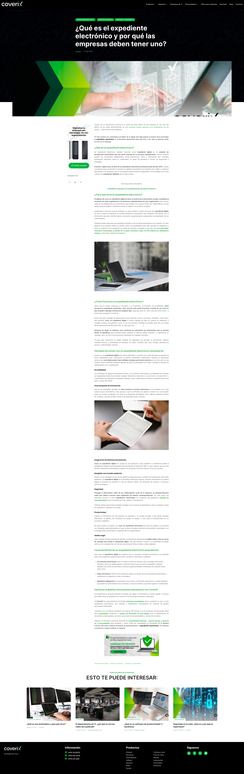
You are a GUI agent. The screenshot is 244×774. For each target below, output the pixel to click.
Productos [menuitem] (150, 4)
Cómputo (129, 752)
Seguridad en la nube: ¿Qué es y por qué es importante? (193, 725)
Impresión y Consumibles (124, 19)
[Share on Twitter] (75, 182)
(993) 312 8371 (74, 752)
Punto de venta (158, 755)
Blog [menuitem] (231, 4)
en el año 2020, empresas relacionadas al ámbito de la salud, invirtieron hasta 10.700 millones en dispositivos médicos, (131, 230)
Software (129, 760)
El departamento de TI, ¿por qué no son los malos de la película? (95, 725)
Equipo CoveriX (139, 730)
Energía (128, 768)
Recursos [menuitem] (223, 4)
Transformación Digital (85, 19)
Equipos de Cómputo (106, 19)
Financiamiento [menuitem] (190, 4)
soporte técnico (154, 621)
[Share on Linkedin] (81, 182)
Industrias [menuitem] (161, 4)
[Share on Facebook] (69, 182)
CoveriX (78, 51)
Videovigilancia (131, 757)
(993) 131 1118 (73, 759)
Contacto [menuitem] (239, 4)
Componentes (158, 760)
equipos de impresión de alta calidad (134, 613)
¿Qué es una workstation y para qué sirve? (46, 724)
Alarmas (156, 757)
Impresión (129, 763)
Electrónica (157, 765)
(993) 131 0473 (74, 755)
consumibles (103, 613)
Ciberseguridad (179, 719)
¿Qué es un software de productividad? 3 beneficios (143, 725)
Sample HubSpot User (95, 730)
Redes (128, 765)
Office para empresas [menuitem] (209, 4)
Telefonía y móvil (159, 752)
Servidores (129, 755)
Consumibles (157, 763)
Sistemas (80, 719)
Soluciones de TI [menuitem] (176, 4)
